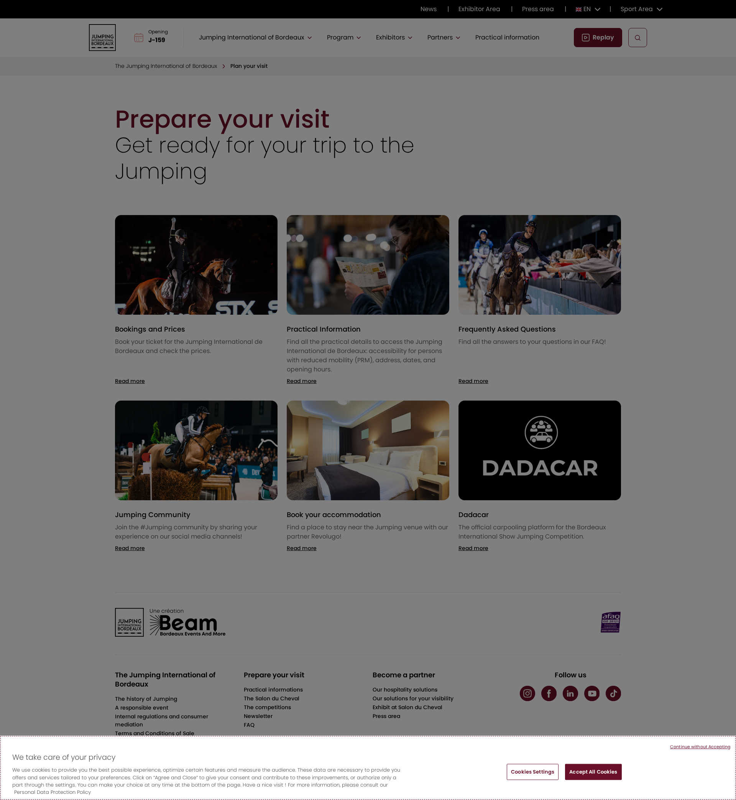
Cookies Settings (532, 771)
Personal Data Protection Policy (52, 792)
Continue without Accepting (700, 747)
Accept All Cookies (593, 771)
